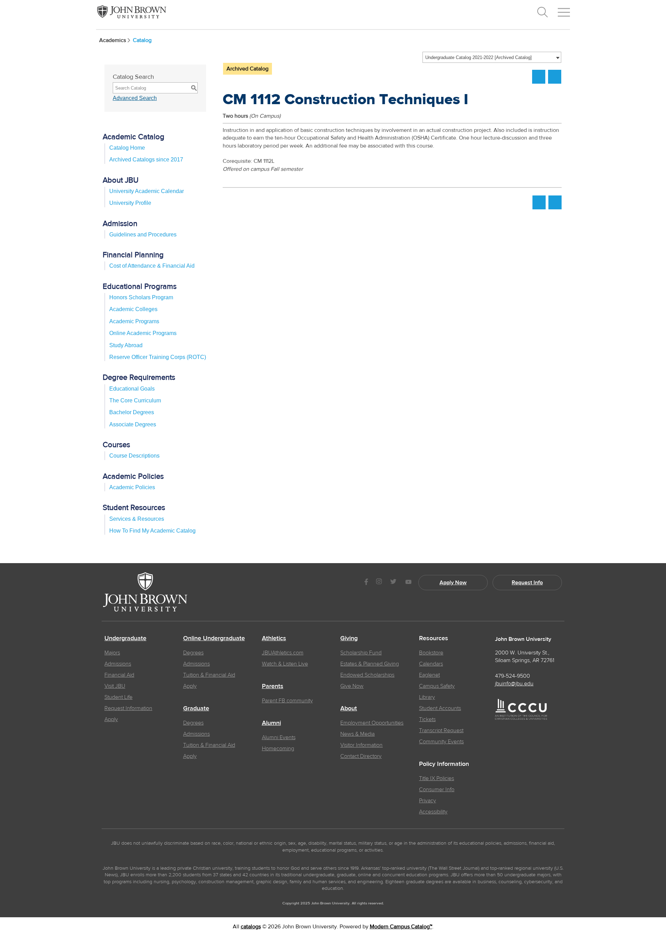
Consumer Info (436, 789)
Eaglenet (429, 675)
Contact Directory (361, 756)
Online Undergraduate (214, 638)
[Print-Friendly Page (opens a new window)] (538, 77)
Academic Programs (134, 321)
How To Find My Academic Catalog (152, 531)
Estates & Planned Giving (369, 664)
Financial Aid (119, 675)
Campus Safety (437, 686)
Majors (112, 652)
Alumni (271, 723)
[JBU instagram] (379, 582)
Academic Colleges (133, 309)
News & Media (357, 734)
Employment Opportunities (371, 723)
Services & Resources (136, 519)
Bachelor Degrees (131, 412)
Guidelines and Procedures (143, 234)
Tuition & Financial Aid (209, 675)
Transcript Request (441, 730)
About (348, 708)
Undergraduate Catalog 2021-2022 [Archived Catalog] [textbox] (478, 57)
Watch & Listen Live (285, 664)
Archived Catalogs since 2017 (146, 159)
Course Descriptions (134, 456)
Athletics (274, 638)
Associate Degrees (132, 424)
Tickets (427, 719)
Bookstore (431, 652)
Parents (272, 686)
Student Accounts (440, 708)
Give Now (352, 686)
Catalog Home (127, 148)
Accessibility (433, 811)
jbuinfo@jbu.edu (514, 683)
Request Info (527, 582)
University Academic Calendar (146, 191)
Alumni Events (279, 737)
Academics (112, 40)
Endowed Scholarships (367, 675)
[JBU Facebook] (366, 582)
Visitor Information (361, 745)
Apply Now (453, 582)
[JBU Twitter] (393, 582)
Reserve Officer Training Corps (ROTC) (157, 357)
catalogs (251, 926)
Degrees (193, 652)
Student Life (118, 697)
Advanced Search (135, 98)
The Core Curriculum (135, 400)
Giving (349, 638)
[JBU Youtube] (408, 582)
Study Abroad (126, 345)
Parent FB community (287, 700)
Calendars (431, 664)
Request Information (128, 708)
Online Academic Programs (143, 333)
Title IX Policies (436, 778)
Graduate (196, 708)
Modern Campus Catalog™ (401, 926)
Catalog (142, 40)
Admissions (117, 664)
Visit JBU (114, 686)
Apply (111, 719)
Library (427, 697)
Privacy (427, 800)
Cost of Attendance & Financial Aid (152, 266)
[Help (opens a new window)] (554, 77)
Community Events (441, 741)
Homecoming (278, 748)
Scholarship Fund (361, 652)
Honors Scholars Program (141, 297)
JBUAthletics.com (283, 652)
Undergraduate (125, 638)
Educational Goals (132, 389)
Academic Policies (132, 487)
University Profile (130, 203)
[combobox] (491, 57)
